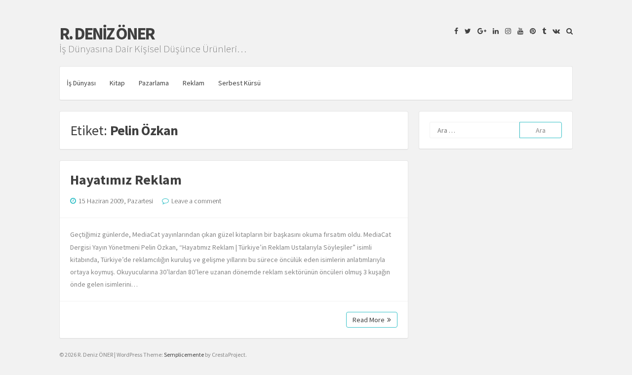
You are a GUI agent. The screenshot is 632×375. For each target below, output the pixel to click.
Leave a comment (196, 200)
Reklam (193, 82)
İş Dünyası (81, 82)
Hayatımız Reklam (126, 179)
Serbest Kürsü (239, 82)
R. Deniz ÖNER (106, 33)
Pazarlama (154, 82)
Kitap (117, 82)
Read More (369, 319)
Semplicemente (184, 354)
